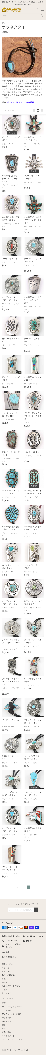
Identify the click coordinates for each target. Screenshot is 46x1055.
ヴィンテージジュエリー (12, 1007)
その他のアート (8, 1036)
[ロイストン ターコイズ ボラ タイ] (11, 552)
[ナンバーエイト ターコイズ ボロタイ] (11, 400)
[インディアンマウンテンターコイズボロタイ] (34, 400)
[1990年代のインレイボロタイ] (34, 364)
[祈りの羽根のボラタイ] (11, 326)
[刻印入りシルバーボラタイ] (11, 743)
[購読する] (36, 910)
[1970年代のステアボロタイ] (34, 815)
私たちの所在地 (8, 975)
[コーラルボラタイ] (11, 246)
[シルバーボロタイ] (34, 439)
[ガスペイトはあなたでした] (34, 552)
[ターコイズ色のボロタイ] (34, 326)
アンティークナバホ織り (12, 1014)
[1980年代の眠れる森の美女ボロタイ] (11, 204)
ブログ (4, 960)
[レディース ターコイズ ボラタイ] (34, 588)
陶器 (4, 1025)
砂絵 (4, 1028)
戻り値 (4, 982)
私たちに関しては (9, 957)
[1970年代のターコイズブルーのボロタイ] (34, 478)
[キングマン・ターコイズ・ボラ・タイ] (11, 284)
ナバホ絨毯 (6, 1010)
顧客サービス (7, 964)
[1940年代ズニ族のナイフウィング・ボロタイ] (34, 204)
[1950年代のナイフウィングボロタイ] (34, 124)
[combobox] (23, 15)
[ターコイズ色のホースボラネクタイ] (34, 743)
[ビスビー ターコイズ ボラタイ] (11, 124)
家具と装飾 (6, 1032)
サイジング (6, 993)
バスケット (6, 1021)
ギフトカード (7, 968)
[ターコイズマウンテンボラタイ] (34, 246)
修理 (4, 979)
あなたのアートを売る (11, 986)
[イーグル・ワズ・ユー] (11, 707)
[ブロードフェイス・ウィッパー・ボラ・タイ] (11, 666)
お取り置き (6, 971)
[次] (28, 887)
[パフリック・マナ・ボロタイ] (34, 163)
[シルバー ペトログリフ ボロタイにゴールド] (11, 627)
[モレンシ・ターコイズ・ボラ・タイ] (34, 707)
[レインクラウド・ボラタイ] (34, 666)
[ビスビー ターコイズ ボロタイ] (11, 364)
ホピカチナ (6, 1018)
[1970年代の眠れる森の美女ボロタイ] (11, 514)
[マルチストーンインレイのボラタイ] (11, 854)
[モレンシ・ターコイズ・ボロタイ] (11, 478)
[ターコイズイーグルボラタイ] (34, 627)
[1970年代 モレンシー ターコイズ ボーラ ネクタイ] (11, 163)
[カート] (37, 9)
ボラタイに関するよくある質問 (20, 102)
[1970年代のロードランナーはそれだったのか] (34, 284)
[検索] (41, 15)
